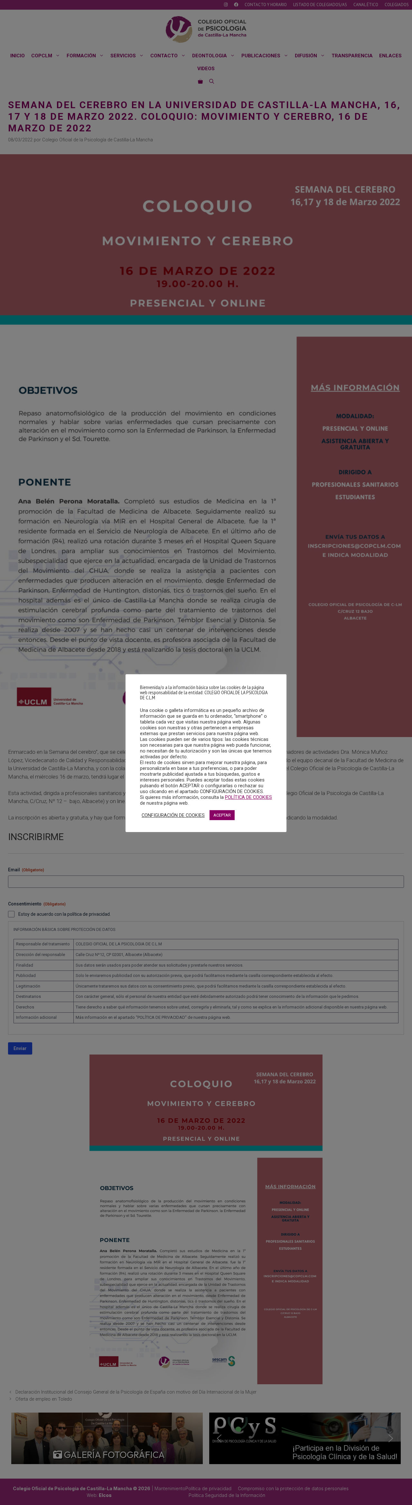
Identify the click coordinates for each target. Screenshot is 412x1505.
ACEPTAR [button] (222, 815)
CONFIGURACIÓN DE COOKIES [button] (173, 815)
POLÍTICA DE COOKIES (248, 797)
